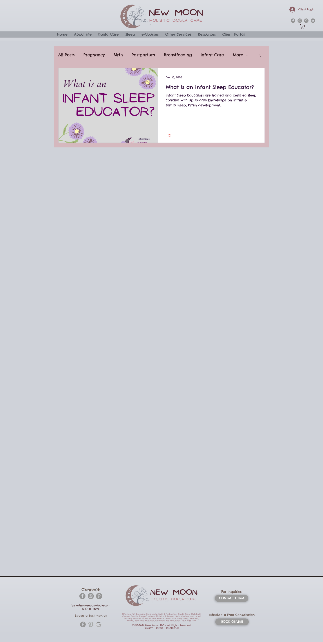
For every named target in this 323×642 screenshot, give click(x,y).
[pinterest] (306, 20)
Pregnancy (94, 55)
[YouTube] (313, 20)
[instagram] (300, 20)
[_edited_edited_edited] (99, 624)
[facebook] (293, 20)
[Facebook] (82, 596)
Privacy (148, 627)
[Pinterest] (99, 596)
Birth (118, 55)
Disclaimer (172, 627)
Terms (159, 627)
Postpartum (143, 55)
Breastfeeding (178, 55)
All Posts (66, 55)
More (238, 55)
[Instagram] (91, 596)
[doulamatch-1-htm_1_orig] (91, 624)
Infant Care (212, 55)
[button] (302, 26)
